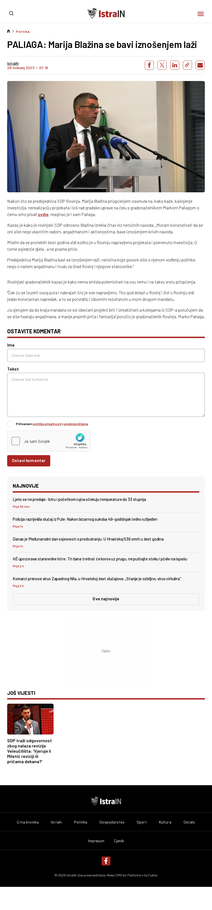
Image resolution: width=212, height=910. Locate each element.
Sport (142, 822)
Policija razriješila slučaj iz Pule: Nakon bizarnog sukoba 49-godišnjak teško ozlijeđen (85, 519)
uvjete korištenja (75, 424)
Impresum (96, 841)
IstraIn (56, 822)
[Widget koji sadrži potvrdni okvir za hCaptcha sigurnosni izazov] (49, 441)
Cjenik (119, 841)
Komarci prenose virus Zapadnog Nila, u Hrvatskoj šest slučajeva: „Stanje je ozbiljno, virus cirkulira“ (97, 578)
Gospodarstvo (111, 822)
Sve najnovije (105, 598)
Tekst (13, 368)
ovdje (43, 214)
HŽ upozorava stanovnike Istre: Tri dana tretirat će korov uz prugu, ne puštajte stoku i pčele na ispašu (100, 558)
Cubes (153, 875)
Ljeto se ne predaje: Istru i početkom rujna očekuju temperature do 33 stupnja (79, 499)
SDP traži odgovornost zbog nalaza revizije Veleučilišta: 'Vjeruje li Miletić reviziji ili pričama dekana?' (29, 751)
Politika (23, 31)
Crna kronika (28, 822)
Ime (11, 344)
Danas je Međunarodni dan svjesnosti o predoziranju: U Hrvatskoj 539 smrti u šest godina (88, 538)
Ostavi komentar (29, 460)
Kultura (165, 822)
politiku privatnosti (47, 424)
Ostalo (189, 822)
